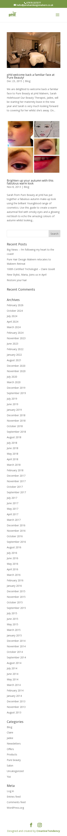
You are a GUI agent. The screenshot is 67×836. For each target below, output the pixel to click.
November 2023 (16, 338)
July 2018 (12, 442)
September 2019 (16, 393)
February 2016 (15, 580)
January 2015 (14, 635)
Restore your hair (17, 280)
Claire (10, 732)
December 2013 (16, 701)
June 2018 (12, 448)
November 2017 (16, 481)
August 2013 (14, 712)
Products (12, 754)
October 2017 (15, 486)
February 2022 (15, 349)
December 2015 (16, 591)
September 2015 (16, 608)
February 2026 (15, 305)
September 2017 (16, 492)
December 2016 (16, 525)
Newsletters (14, 743)
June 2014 (12, 674)
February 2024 (15, 332)
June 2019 (12, 404)
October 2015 (15, 602)
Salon (10, 765)
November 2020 (16, 371)
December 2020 (16, 365)
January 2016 (14, 585)
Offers (10, 749)
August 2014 (14, 663)
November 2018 (16, 420)
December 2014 (16, 640)
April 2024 (12, 321)
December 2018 (16, 415)
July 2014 (12, 668)
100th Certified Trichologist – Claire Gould (31, 269)
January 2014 (14, 696)
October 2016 (15, 536)
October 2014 (15, 652)
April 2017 (12, 514)
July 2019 (12, 398)
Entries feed (14, 796)
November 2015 (16, 596)
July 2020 (12, 376)
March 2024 (14, 327)
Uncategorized (15, 771)
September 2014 (16, 657)
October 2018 (15, 426)
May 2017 (12, 508)
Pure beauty (14, 760)
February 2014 (15, 690)
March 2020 (14, 382)
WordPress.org (15, 807)
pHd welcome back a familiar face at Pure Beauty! (30, 76)
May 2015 (12, 624)
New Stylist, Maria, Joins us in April (26, 274)
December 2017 (16, 475)
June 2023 (12, 343)
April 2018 (12, 459)
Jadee (10, 738)
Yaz (9, 776)
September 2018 (16, 431)
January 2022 (14, 354)
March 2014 (14, 685)
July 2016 (12, 553)
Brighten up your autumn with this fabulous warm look (30, 182)
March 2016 (14, 575)
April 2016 (12, 569)
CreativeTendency (48, 831)
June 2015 (12, 618)
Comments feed (16, 802)
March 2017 (14, 519)
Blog (27, 81)
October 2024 (15, 310)
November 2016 (16, 530)
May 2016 (12, 563)
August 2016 (14, 547)
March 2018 (14, 464)
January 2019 (14, 409)
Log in (10, 791)
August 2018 (14, 437)
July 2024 (12, 316)
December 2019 (16, 387)
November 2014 (16, 646)
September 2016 (16, 541)
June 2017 (12, 503)
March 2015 (14, 630)
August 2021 (14, 360)
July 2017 (12, 497)
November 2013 (16, 707)
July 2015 (12, 613)
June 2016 (12, 558)
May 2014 (12, 679)
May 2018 (12, 453)
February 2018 (15, 470)
